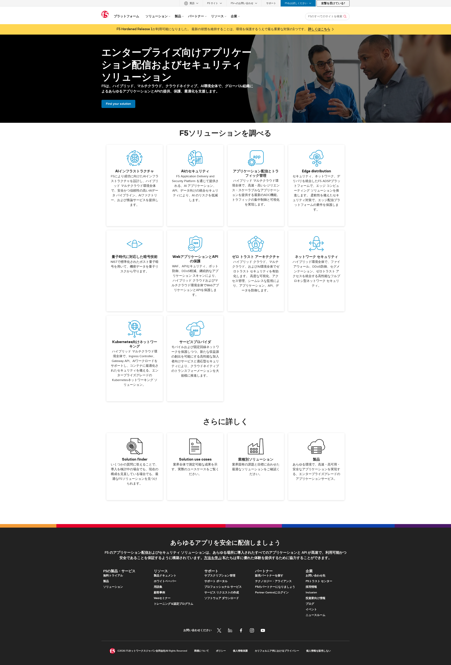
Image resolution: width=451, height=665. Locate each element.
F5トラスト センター (319, 581)
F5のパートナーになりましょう (275, 587)
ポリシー (221, 650)
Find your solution (118, 104)
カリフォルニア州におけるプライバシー (277, 650)
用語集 (158, 587)
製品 (106, 581)
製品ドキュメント (165, 575)
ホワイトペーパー (165, 581)
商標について (201, 650)
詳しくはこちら (319, 29)
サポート (271, 3)
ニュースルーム (315, 615)
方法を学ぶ (213, 558)
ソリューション (113, 587)
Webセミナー (162, 598)
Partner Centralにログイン (272, 592)
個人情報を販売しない (318, 650)
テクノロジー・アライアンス (273, 581)
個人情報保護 (240, 650)
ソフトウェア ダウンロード (221, 598)
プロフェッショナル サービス (223, 587)
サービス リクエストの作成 (221, 592)
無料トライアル (113, 575)
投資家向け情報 (315, 598)
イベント (311, 609)
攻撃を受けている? (333, 3)
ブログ (310, 604)
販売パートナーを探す (269, 575)
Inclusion (311, 592)
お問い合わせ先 (315, 575)
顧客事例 (159, 592)
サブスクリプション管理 (219, 575)
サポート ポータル (216, 581)
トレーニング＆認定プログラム (173, 604)
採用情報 (311, 587)
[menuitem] (191, 3)
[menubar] (225, 3)
